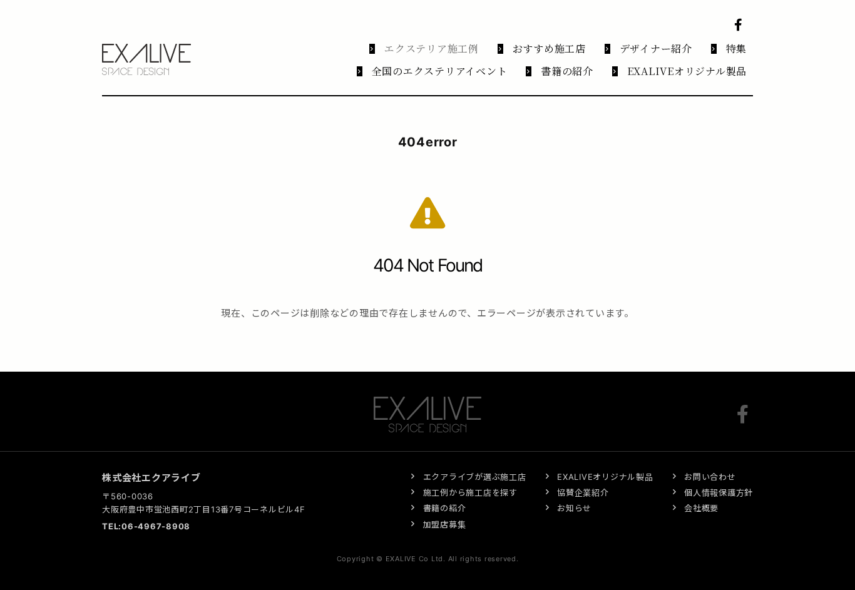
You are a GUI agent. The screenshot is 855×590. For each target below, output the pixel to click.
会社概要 (701, 508)
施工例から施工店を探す (470, 492)
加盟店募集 (444, 524)
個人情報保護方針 (718, 492)
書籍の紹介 (444, 508)
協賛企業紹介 (583, 492)
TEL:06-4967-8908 (146, 526)
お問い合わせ (710, 477)
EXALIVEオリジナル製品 (605, 477)
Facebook (740, 25)
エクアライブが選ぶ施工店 (474, 477)
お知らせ (574, 508)
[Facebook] (745, 414)
